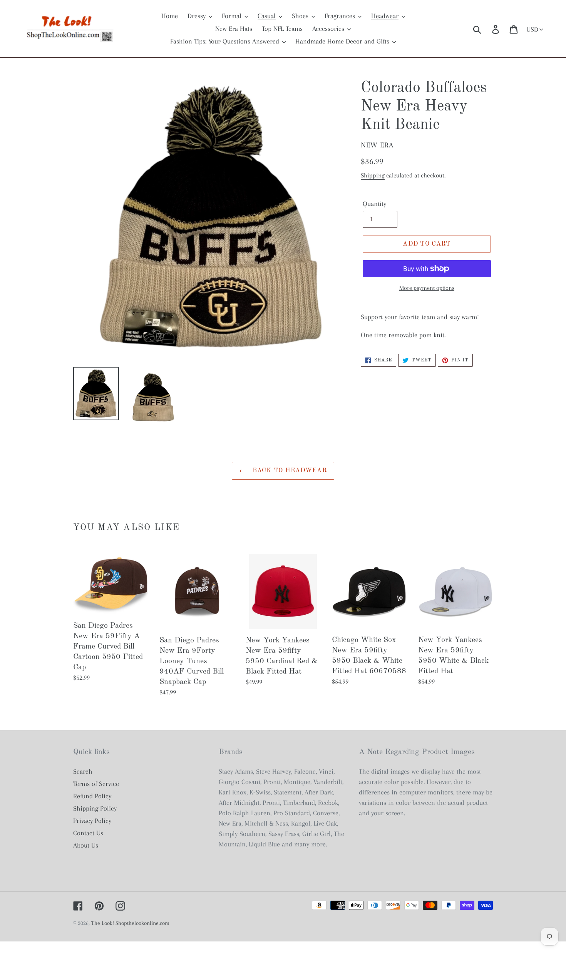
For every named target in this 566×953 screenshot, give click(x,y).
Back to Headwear (289, 471)
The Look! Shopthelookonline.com (130, 923)
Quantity (374, 203)
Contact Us (88, 833)
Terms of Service (96, 783)
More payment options (426, 287)
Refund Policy (92, 796)
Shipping (373, 175)
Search (82, 771)
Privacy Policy (92, 820)
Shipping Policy (95, 808)
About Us (85, 845)
